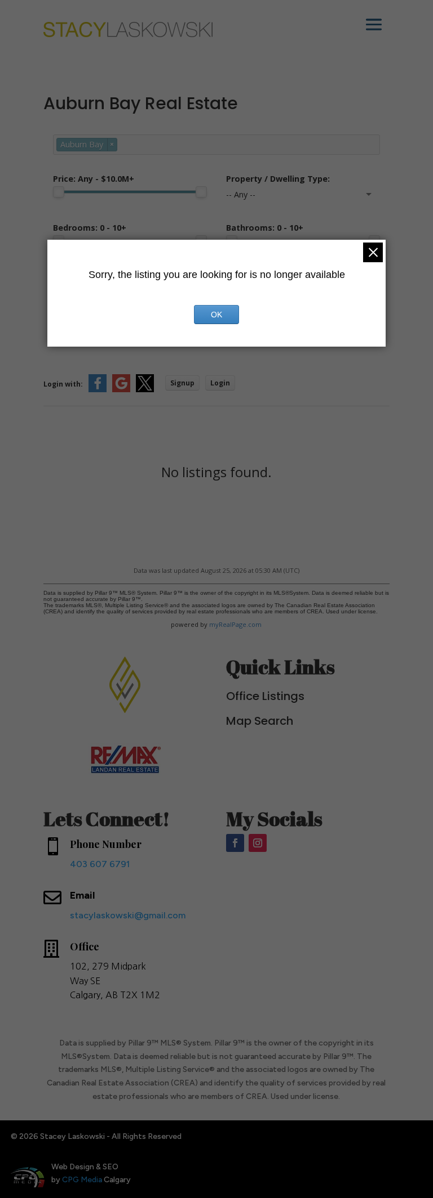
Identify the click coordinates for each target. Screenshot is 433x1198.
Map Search (259, 721)
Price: (93, 178)
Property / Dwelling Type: (278, 178)
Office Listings (265, 696)
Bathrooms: (264, 227)
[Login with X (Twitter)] (145, 389)
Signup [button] (182, 383)
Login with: (63, 384)
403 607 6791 (100, 864)
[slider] (58, 192)
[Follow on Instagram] (258, 843)
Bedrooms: (89, 227)
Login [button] (220, 383)
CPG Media (82, 1179)
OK (216, 314)
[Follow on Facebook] (235, 843)
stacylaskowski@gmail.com (127, 915)
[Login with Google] (121, 389)
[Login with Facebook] (98, 389)
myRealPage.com (235, 624)
